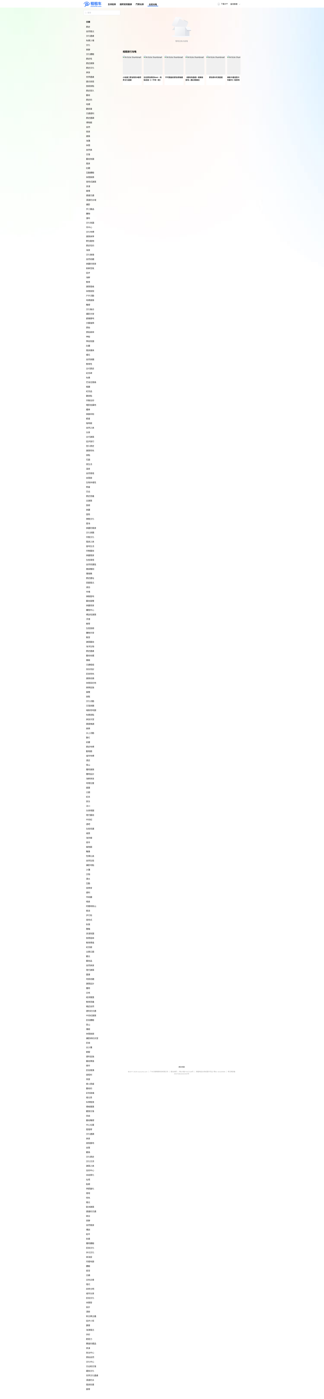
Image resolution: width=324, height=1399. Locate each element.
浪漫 (88, 186)
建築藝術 (90, 642)
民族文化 (90, 1248)
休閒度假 (90, 291)
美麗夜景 (90, 605)
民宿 (88, 1043)
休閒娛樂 (90, 177)
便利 (88, 892)
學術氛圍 (90, 341)
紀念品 (89, 391)
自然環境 (90, 473)
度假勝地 (90, 1143)
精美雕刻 (90, 569)
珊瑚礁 (89, 573)
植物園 (89, 847)
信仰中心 (90, 1170)
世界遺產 (90, 77)
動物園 (89, 751)
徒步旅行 (90, 441)
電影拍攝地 (91, 405)
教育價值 (90, 942)
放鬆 (88, 696)
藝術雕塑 (90, 1120)
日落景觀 (90, 705)
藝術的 (89, 1088)
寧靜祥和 (90, 414)
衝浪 (88, 910)
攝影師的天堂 (92, 1038)
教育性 (89, 364)
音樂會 (89, 888)
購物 (88, 213)
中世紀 (89, 819)
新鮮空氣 (90, 268)
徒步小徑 (90, 1321)
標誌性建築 (91, 614)
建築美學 (90, 236)
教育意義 (90, 1002)
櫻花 (88, 355)
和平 (88, 1234)
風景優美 (90, 350)
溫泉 (88, 469)
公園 (88, 792)
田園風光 (90, 582)
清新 (88, 1311)
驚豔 (88, 929)
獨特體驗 (90, 1243)
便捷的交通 (91, 1211)
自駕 (88, 1147)
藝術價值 (90, 1061)
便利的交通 (91, 1011)
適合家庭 (90, 81)
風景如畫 (90, 1384)
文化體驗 (90, 54)
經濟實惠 (90, 997)
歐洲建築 (90, 1207)
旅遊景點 (90, 86)
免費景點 (90, 715)
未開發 (89, 1302)
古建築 (89, 500)
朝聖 (88, 1052)
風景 (88, 163)
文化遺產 (90, 36)
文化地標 (90, 232)
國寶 (88, 787)
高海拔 (89, 1257)
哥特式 (89, 920)
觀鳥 (88, 1152)
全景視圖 (90, 810)
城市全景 (90, 1293)
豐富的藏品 (91, 1343)
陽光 (88, 1202)
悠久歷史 (90, 446)
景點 (88, 455)
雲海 (88, 523)
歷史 (88, 27)
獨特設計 (90, 774)
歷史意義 (90, 496)
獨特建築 (90, 769)
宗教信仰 (90, 400)
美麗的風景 (91, 528)
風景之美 (90, 541)
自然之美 (90, 428)
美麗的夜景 (91, 263)
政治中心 (90, 1352)
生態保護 (90, 828)
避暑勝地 (90, 318)
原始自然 (90, 1357)
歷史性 (89, 58)
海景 (88, 250)
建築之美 (90, 1166)
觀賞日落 (90, 1111)
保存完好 (90, 669)
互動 (88, 883)
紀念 (88, 797)
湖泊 (88, 587)
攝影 (88, 204)
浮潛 (88, 619)
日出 (88, 491)
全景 (88, 432)
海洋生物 (90, 646)
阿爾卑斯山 (91, 906)
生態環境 (90, 560)
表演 (88, 1348)
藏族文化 (90, 1371)
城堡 (88, 833)
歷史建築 (90, 63)
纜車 (88, 409)
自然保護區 (91, 564)
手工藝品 (90, 209)
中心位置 (90, 1125)
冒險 (88, 514)
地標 (88, 104)
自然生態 (90, 860)
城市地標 (90, 756)
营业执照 (174, 1072)
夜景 (88, 131)
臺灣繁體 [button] (233, 4)
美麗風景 (90, 555)
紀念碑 (89, 373)
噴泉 (88, 901)
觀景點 (89, 396)
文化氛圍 (90, 222)
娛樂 (88, 728)
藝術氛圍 (90, 159)
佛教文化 (90, 519)
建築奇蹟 (90, 678)
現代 (88, 1284)
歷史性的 (90, 245)
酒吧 (88, 824)
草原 (88, 1079)
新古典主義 (91, 1316)
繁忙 (88, 737)
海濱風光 (90, 1330)
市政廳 (89, 897)
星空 (88, 1270)
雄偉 (88, 191)
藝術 (88, 95)
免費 (88, 377)
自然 (88, 127)
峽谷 (88, 1216)
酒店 (88, 760)
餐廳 (88, 387)
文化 (88, 45)
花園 (88, 459)
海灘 (88, 140)
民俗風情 (90, 1070)
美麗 (88, 510)
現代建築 (90, 970)
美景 (88, 1138)
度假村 (89, 1074)
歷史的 (89, 99)
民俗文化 (90, 1298)
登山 (88, 1024)
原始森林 (90, 332)
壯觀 (88, 168)
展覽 (88, 692)
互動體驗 (90, 172)
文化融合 (90, 309)
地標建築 (90, 300)
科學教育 (90, 1102)
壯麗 (88, 345)
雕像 (88, 851)
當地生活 (90, 546)
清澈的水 (90, 1380)
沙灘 (88, 869)
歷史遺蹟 (90, 118)
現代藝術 (90, 815)
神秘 (88, 336)
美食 (88, 72)
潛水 (88, 879)
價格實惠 (90, 1106)
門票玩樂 (140, 4)
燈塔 (88, 1193)
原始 (88, 327)
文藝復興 (90, 323)
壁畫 (88, 418)
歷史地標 (90, 746)
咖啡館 (89, 423)
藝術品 (89, 961)
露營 (88, 1325)
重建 (88, 974)
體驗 (88, 1266)
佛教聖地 (90, 596)
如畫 (88, 1239)
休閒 (88, 145)
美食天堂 (90, 719)
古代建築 (90, 437)
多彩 (88, 1334)
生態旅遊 (90, 628)
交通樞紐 (90, 664)
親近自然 (90, 1006)
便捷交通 (90, 195)
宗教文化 (90, 537)
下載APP (224, 4)
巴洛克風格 (91, 382)
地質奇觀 (90, 979)
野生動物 (90, 241)
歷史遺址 (90, 578)
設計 (88, 1307)
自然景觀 (90, 359)
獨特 (88, 988)
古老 (88, 992)
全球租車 (112, 4)
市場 (88, 592)
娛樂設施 (90, 687)
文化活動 (90, 701)
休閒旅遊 (90, 1033)
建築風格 (90, 286)
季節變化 (90, 1188)
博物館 (89, 122)
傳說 (88, 1229)
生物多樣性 (91, 482)
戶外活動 (90, 295)
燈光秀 (89, 1097)
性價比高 (90, 856)
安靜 (88, 1220)
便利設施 (90, 1056)
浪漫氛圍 (90, 933)
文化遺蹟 (90, 1134)
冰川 (88, 806)
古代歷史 (90, 368)
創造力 (89, 1339)
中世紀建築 (91, 1015)
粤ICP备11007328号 (186, 1072)
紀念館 (89, 947)
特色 (88, 1198)
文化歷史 (90, 1156)
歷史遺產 (90, 651)
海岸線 (89, 838)
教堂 (88, 637)
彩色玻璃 (90, 1093)
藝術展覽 (90, 601)
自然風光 (90, 31)
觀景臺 (89, 109)
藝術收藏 (90, 655)
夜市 (88, 842)
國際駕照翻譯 (126, 4)
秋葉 (88, 924)
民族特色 (90, 674)
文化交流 (90, 1161)
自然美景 (90, 965)
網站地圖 (182, 1067)
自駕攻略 (153, 4)
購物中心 (90, 610)
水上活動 (90, 733)
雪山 (88, 765)
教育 (88, 282)
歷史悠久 (90, 90)
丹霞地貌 (90, 1261)
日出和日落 (91, 1366)
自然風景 (90, 1225)
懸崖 (88, 487)
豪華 (88, 1389)
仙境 (88, 1179)
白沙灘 (89, 1047)
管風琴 (89, 1129)
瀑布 (88, 218)
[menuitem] (222, 3)
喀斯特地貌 (91, 710)
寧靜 (88, 49)
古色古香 (90, 1280)
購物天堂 (90, 633)
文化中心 (90, 1362)
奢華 (88, 623)
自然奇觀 (90, 259)
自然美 (89, 150)
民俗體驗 (90, 1020)
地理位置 (90, 783)
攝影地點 (90, 865)
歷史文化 (90, 68)
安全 (88, 801)
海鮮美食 (90, 778)
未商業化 (90, 1175)
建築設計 (90, 983)
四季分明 (90, 1289)
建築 (88, 136)
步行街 (89, 915)
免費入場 (90, 40)
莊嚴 (88, 742)
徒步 (88, 273)
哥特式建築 (91, 181)
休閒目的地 (91, 683)
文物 (88, 874)
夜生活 (89, 464)
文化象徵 (90, 254)
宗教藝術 (90, 551)
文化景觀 (90, 532)
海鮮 (88, 277)
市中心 (89, 227)
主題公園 (90, 951)
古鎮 (88, 1275)
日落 (88, 154)
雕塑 (88, 304)
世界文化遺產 (92, 1375)
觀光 (88, 956)
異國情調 (90, 724)
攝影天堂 (90, 314)
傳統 (88, 1029)
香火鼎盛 (90, 1084)
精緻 (88, 660)
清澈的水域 (91, 200)
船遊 (88, 1184)
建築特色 (90, 450)
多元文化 (90, 1252)
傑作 (88, 1065)
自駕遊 (89, 478)
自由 (88, 1115)
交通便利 (90, 113)
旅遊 (88, 505)
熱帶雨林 (90, 938)
